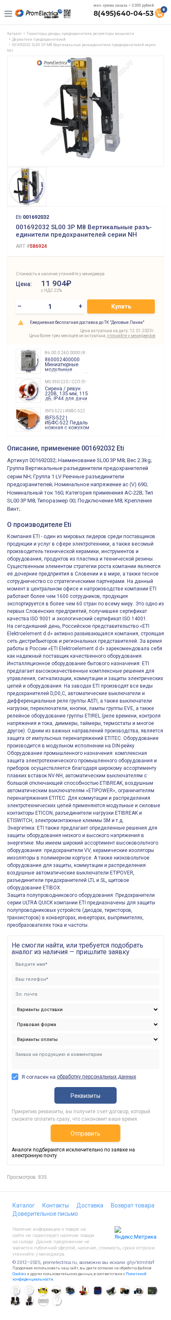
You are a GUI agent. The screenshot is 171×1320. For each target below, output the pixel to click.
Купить (121, 306)
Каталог (23, 1205)
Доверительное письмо (45, 1213)
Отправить (85, 1133)
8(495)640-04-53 (123, 13)
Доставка (89, 1205)
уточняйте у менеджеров (131, 335)
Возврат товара (132, 1205)
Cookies (19, 1274)
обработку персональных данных (96, 1077)
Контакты (55, 1205)
